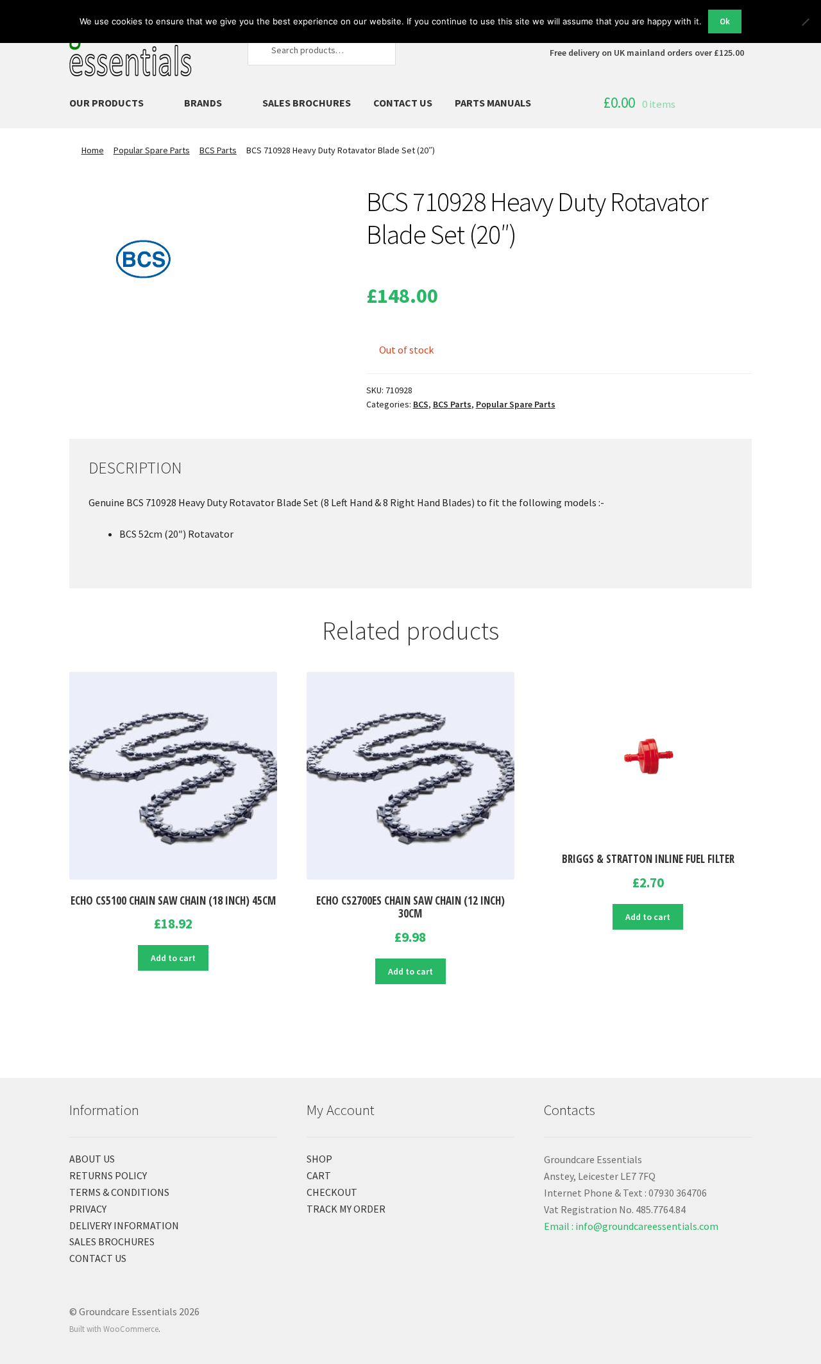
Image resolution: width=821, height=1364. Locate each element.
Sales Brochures (306, 102)
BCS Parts (218, 150)
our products (106, 102)
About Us (92, 1158)
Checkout (332, 1192)
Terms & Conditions (119, 1192)
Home (92, 150)
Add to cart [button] (173, 958)
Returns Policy (108, 1175)
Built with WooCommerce (113, 1329)
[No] (805, 21)
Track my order (346, 1208)
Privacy (87, 1208)
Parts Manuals (493, 102)
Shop (319, 1158)
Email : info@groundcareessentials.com (631, 1226)
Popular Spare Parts (152, 150)
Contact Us (402, 102)
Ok (725, 21)
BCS (420, 404)
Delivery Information (124, 1225)
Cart (319, 1175)
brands (203, 102)
